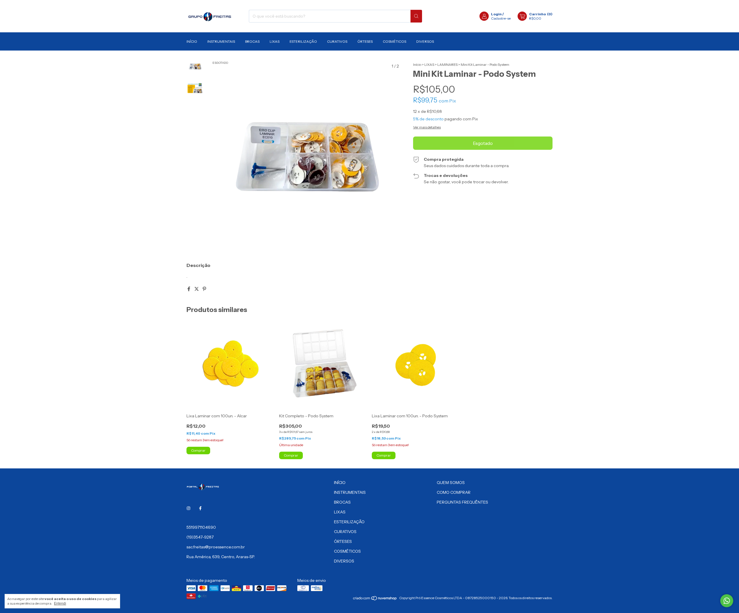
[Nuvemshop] (375, 599)
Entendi (60, 603)
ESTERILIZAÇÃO (303, 41)
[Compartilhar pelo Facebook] (189, 289)
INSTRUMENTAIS (221, 41)
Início (417, 64)
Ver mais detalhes (427, 127)
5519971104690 (201, 527)
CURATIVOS (337, 41)
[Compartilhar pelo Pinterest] (204, 289)
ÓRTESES (365, 41)
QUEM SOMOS (451, 482)
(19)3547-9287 (200, 537)
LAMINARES (447, 64)
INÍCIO (191, 41)
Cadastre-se (501, 18)
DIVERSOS (425, 41)
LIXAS (274, 41)
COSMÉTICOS (394, 41)
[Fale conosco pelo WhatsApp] (726, 600)
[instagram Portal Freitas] (188, 508)
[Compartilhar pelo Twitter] (197, 289)
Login (496, 14)
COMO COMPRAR (454, 492)
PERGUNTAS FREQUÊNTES (462, 502)
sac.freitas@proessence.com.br (215, 547)
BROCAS (252, 41)
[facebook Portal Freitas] (200, 508)
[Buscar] (416, 16)
